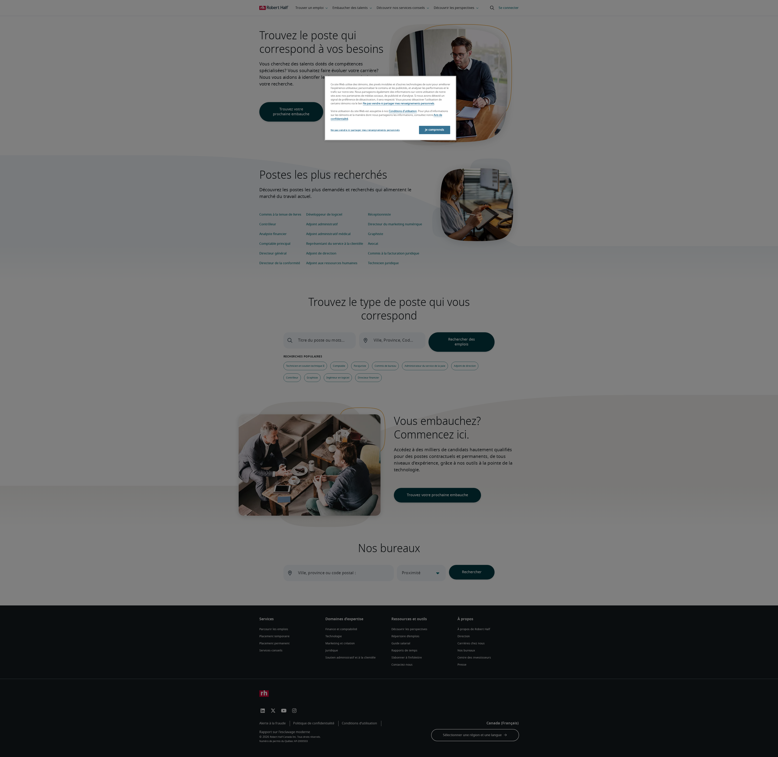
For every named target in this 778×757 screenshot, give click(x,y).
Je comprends (434, 129)
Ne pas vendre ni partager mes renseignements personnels (398, 103)
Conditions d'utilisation (403, 111)
